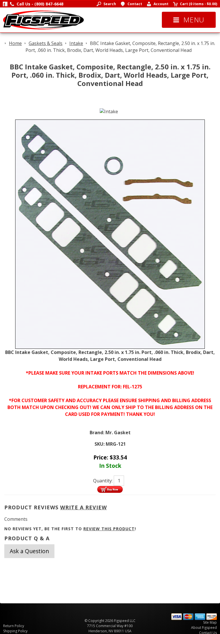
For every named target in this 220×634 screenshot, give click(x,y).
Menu (193, 19)
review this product (109, 528)
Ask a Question (29, 551)
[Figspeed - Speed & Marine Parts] (43, 19)
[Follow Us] (5, 3)
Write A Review (83, 507)
